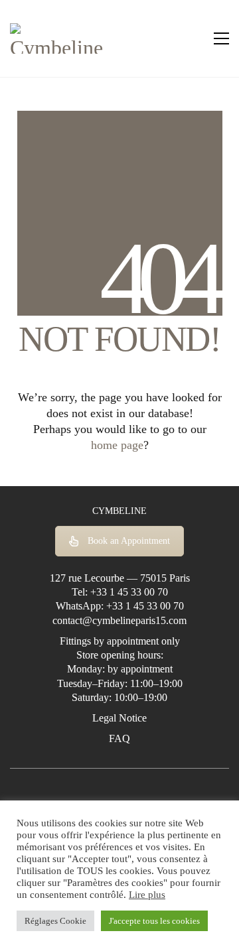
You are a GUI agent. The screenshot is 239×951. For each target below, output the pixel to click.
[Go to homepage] (60, 38)
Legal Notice (119, 718)
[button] (221, 38)
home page (117, 445)
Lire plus (147, 894)
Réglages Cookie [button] (55, 921)
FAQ (119, 738)
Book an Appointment (129, 541)
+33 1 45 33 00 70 (129, 592)
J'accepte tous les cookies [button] (154, 921)
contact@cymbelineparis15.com (119, 620)
